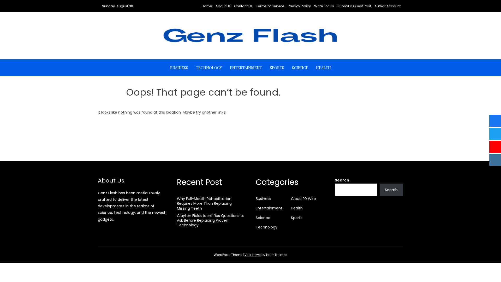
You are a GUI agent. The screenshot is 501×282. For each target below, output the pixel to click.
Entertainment (246, 67)
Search (342, 180)
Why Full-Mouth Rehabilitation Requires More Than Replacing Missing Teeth (204, 203)
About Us (223, 6)
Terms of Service (270, 6)
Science (300, 67)
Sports (277, 67)
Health (323, 67)
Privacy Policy (299, 6)
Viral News (252, 254)
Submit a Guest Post (354, 6)
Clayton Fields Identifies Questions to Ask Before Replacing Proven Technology (210, 220)
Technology (209, 67)
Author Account (387, 6)
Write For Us (324, 6)
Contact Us (243, 6)
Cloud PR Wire (303, 198)
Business (179, 67)
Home (207, 6)
